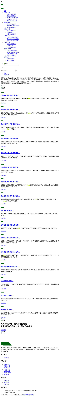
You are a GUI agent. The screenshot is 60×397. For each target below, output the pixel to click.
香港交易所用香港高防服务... (10, 182)
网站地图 (25, 395)
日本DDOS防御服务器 (13, 39)
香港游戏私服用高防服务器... (10, 95)
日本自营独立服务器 (12, 37)
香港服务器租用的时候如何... (10, 252)
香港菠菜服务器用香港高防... (10, 196)
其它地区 (6, 57)
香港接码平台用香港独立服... (10, 110)
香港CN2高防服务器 (12, 17)
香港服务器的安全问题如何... (10, 237)
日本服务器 (7, 35)
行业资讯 (6, 381)
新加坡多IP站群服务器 (13, 52)
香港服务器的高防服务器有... (10, 225)
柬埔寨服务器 (10, 60)
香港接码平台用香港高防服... (10, 138)
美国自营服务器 (11, 24)
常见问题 (6, 382)
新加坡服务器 (7, 49)
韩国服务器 (7, 29)
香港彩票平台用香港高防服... (10, 124)
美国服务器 (7, 22)
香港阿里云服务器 (12, 19)
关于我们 (6, 357)
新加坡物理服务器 (12, 50)
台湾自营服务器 (11, 44)
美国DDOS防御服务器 (13, 25)
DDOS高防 (10, 32)
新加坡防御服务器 (12, 53)
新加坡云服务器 (11, 55)
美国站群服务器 (11, 27)
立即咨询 (3, 330)
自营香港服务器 (11, 14)
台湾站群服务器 (11, 47)
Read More (3, 103)
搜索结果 (6, 75)
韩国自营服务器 (11, 30)
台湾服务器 (7, 42)
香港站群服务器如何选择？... (10, 266)
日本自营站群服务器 (12, 40)
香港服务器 (7, 12)
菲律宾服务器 (10, 58)
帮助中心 (6, 384)
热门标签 (31, 395)
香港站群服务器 (11, 16)
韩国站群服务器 (11, 34)
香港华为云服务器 (12, 21)
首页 (5, 11)
